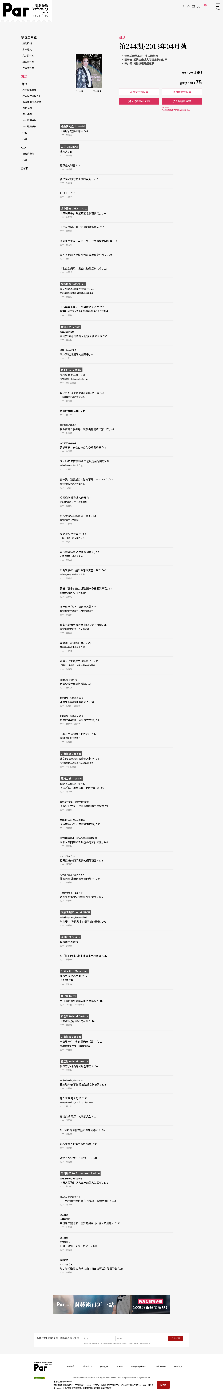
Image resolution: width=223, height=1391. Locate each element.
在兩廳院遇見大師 (31, 96)
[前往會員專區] (198, 6)
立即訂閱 (175, 1338)
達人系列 (27, 114)
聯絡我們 (87, 1366)
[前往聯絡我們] (193, 6)
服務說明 (27, 43)
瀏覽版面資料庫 (182, 92)
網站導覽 (178, 1366)
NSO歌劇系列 (29, 126)
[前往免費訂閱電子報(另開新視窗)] (111, 1304)
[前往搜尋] (183, 6)
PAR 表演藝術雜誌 (43, 1366)
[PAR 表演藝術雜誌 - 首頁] (26, 11)
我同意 (163, 1384)
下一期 (96, 91)
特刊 (24, 132)
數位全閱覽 (29, 37)
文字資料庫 (28, 55)
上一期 (80, 91)
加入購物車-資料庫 (139, 101)
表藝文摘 (27, 108)
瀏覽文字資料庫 (139, 92)
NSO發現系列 (29, 120)
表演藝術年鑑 (29, 90)
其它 (24, 138)
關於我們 (71, 1366)
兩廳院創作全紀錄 (31, 102)
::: (212, 4)
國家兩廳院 (161, 1366)
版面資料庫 (28, 61)
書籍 (24, 84)
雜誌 (24, 76)
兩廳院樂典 (28, 153)
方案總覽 (27, 49)
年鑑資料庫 (28, 67)
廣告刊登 (104, 1366)
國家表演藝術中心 (139, 1366)
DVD (24, 168)
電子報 (119, 1366)
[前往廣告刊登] (188, 6)
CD (23, 147)
